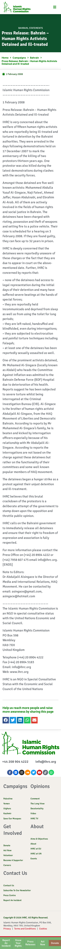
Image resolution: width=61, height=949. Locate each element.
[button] (55, 7)
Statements (36, 28)
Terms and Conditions (25, 928)
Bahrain (23, 28)
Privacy (7, 928)
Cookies (43, 928)
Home (5, 57)
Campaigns (19, 57)
